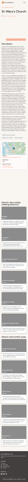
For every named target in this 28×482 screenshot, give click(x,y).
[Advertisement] (14, 185)
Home (3, 7)
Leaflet (12, 154)
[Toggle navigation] (24, 2)
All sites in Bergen (18, 137)
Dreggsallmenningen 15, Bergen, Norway (11, 157)
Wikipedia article (6, 165)
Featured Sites (6, 466)
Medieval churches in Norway (8, 135)
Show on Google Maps (7, 167)
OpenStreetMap (18, 154)
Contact (5, 468)
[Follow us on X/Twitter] (4, 474)
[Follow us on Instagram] (6, 474)
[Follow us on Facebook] (2, 474)
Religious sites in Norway (7, 137)
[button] (14, 148)
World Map (5, 464)
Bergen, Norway (9, 7)
